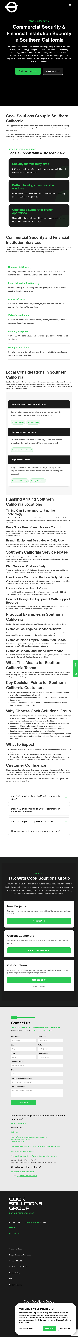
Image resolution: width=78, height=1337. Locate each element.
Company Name (17, 1062)
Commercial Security (20, 267)
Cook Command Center (39, 950)
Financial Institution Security (24, 283)
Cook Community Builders (19, 1267)
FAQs (11, 1279)
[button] (69, 5)
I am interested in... (18, 1087)
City (12, 1045)
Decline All (65, 1328)
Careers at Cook (15, 1249)
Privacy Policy (14, 1273)
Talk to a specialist (28, 71)
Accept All (49, 1328)
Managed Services (18, 347)
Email (13, 1053)
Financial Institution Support (22, 450)
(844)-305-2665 (53, 71)
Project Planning (18, 422)
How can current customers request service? (35, 831)
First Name (15, 1037)
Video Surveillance (18, 315)
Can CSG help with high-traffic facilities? (33, 821)
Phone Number (43, 1053)
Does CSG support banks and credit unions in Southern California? (35, 810)
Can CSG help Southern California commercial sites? (36, 797)
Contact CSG (39, 921)
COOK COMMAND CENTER (30, 1222)
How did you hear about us (21, 1078)
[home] (11, 7)
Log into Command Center (44, 1030)
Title (13, 1070)
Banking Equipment (18, 331)
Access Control (17, 299)
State (40, 1045)
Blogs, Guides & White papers (20, 1255)
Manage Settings (26, 1328)
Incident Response (16, 1285)
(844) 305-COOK (39, 980)
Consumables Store (16, 1261)
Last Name (42, 1037)
